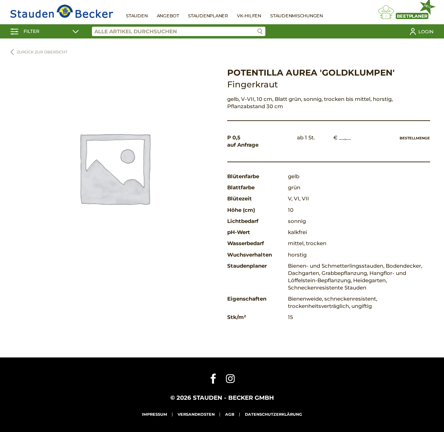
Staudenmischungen (296, 15)
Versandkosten (196, 414)
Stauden (136, 15)
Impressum (154, 414)
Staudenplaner (208, 15)
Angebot (168, 15)
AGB (229, 414)
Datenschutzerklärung (273, 414)
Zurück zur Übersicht (42, 52)
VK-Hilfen (249, 15)
